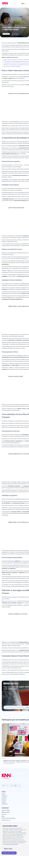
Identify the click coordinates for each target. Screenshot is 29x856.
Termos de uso (6, 820)
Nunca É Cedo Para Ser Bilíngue (12, 66)
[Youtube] (15, 785)
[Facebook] (7, 785)
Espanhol (4, 796)
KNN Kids (4, 804)
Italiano (4, 802)
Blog (3, 785)
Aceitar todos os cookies (9, 852)
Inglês (3, 794)
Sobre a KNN (5, 810)
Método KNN (5, 812)
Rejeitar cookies (8, 848)
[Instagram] (11, 785)
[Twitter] (19, 785)
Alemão (4, 800)
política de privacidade (12, 844)
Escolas (4, 814)
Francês (4, 798)
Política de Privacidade (8, 818)
